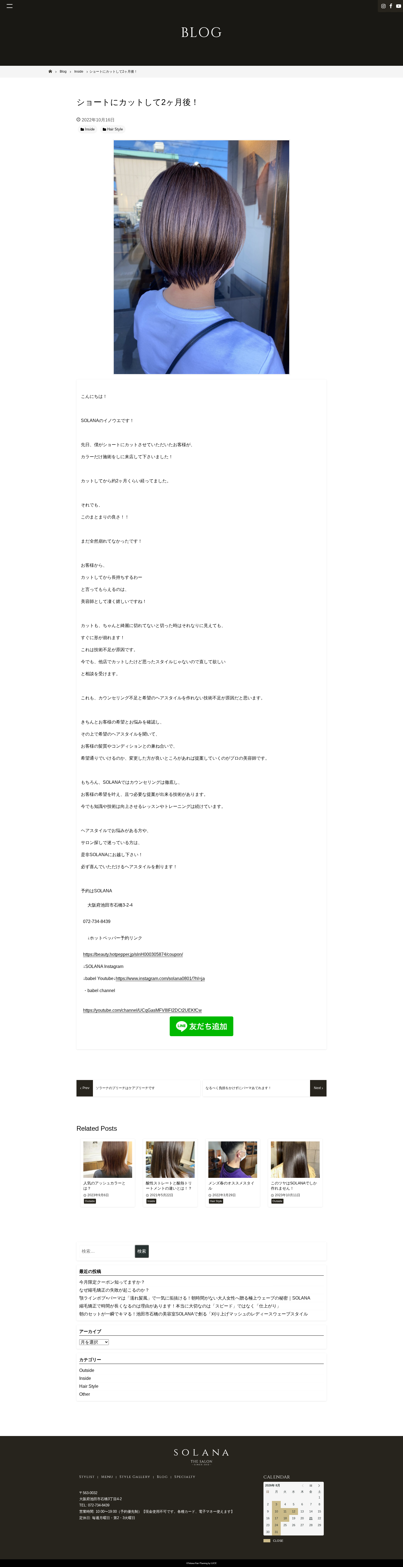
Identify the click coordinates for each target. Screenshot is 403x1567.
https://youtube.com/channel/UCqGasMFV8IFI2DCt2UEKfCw (142, 1010)
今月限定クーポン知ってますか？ (112, 1282)
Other (84, 1394)
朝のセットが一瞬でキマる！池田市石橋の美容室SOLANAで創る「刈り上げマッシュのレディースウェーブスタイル (193, 1314)
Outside (86, 1370)
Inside (85, 1378)
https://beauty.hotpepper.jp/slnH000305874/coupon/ (133, 954)
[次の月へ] (319, 1485)
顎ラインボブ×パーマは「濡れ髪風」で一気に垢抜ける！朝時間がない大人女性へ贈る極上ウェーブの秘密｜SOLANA (194, 1298)
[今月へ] (310, 1485)
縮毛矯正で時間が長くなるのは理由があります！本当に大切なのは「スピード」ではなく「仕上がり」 (180, 1306)
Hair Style (88, 1386)
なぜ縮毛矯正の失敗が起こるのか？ (114, 1290)
